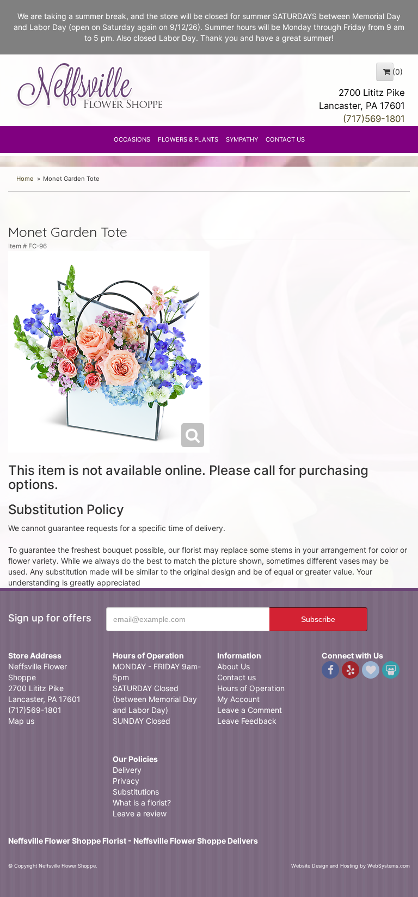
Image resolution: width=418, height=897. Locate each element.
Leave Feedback (246, 720)
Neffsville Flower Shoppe (90, 85)
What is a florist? (142, 802)
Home (25, 178)
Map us (21, 720)
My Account (238, 699)
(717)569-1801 (374, 118)
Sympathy (242, 139)
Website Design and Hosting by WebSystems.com (350, 866)
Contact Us (285, 139)
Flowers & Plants (188, 139)
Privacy (126, 780)
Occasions (132, 139)
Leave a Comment (249, 710)
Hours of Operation (251, 688)
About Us (233, 666)
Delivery (127, 769)
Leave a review (140, 813)
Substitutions (136, 791)
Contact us (236, 677)
